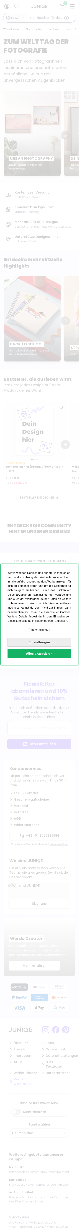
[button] (39, 630)
